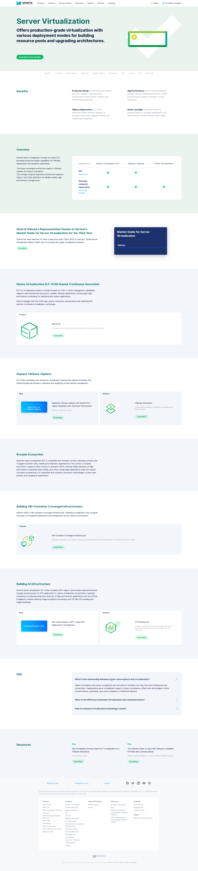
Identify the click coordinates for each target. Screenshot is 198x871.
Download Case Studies (30, 57)
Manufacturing (70, 834)
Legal (121, 862)
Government (69, 837)
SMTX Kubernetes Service (52, 810)
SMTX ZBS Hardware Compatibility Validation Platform (119, 820)
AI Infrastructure (71, 821)
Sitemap (134, 862)
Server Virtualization (72, 804)
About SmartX (138, 804)
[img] (140, 241)
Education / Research (72, 840)
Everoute (46, 813)
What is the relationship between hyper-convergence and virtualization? (112, 679)
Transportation (70, 842)
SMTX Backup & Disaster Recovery (51, 817)
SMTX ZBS (46, 820)
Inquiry (107, 783)
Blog (112, 807)
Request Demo (53, 783)
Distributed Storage (82, 192)
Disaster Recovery (72, 807)
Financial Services (71, 831)
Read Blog (22, 248)
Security (68, 815)
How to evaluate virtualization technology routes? (100, 708)
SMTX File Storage (49, 826)
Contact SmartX (139, 810)
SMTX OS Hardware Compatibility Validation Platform (119, 813)
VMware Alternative (72, 818)
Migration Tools (48, 831)
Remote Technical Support (143, 818)
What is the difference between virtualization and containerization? (110, 700)
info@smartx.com (81, 783)
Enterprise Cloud (71, 829)
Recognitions (138, 807)
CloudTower (47, 823)
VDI (66, 813)
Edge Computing (71, 810)
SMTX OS (46, 807)
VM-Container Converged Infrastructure (74, 825)
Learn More (58, 336)
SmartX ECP (83, 174)
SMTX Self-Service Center (52, 829)
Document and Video (118, 804)
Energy (67, 845)
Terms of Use (113, 862)
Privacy (127, 862)
